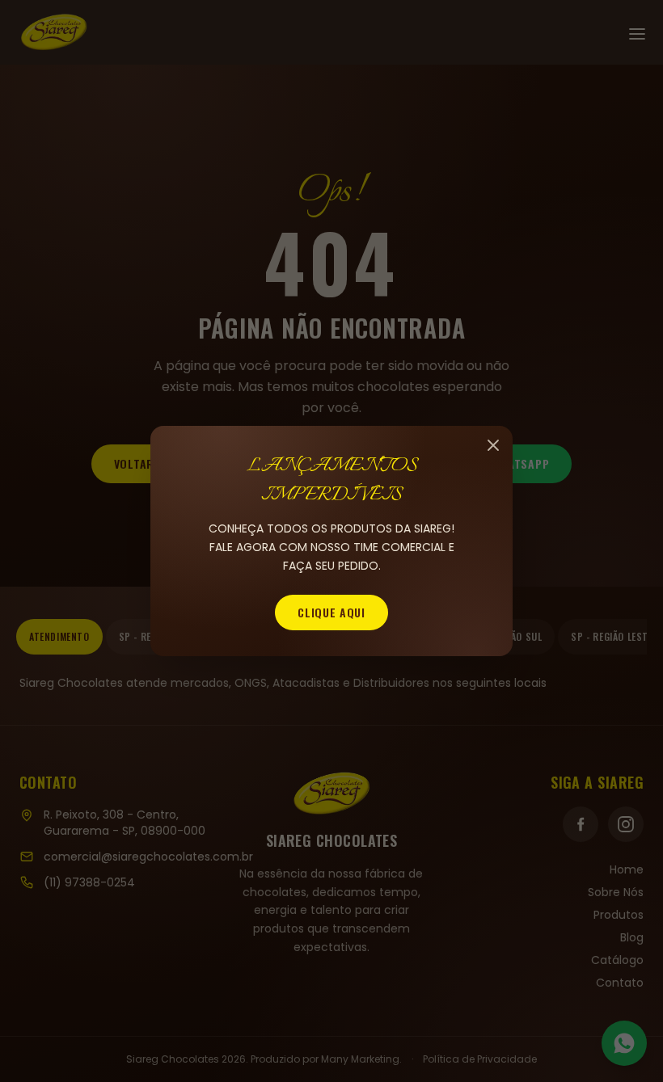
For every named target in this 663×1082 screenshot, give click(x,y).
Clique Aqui (331, 612)
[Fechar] (493, 445)
